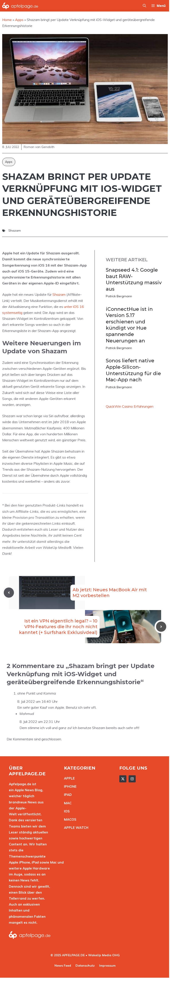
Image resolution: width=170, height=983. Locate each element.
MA (66, 803)
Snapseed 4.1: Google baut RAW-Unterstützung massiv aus (134, 279)
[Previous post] (8, 592)
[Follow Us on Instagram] (132, 778)
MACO (69, 819)
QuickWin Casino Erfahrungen (129, 406)
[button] (144, 6)
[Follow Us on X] (122, 778)
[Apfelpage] (20, 6)
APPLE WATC (75, 828)
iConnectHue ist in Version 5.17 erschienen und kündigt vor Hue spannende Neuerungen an (129, 325)
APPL (68, 778)
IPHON (69, 786)
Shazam (14, 230)
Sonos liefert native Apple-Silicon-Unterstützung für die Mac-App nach (133, 370)
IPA (66, 795)
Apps (8, 161)
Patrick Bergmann (119, 296)
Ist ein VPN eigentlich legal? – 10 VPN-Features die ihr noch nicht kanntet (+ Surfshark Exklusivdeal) (58, 626)
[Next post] (161, 626)
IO (66, 811)
